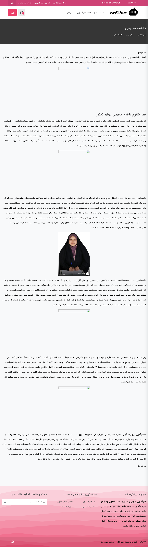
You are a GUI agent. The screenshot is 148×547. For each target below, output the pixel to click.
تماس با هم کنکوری (42, 2)
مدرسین (69, 12)
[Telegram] (8, 542)
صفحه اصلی (99, 12)
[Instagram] (17, 542)
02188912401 (132, 2)
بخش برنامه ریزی (89, 506)
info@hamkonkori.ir (111, 2)
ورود (12, 12)
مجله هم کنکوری (59, 2)
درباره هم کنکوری (24, 2)
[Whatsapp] (4, 542)
